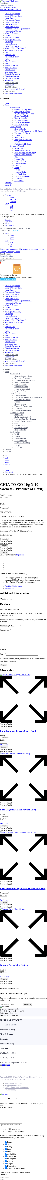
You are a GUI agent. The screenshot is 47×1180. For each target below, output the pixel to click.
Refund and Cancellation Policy (17, 1088)
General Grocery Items (13, 16)
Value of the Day (11, 83)
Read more (4, 745)
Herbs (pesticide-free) (13, 46)
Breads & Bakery (11, 65)
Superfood (9, 80)
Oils (6, 52)
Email (3, 654)
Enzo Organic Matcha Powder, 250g (18, 809)
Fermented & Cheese (13, 31)
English (8, 195)
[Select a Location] (6, 1108)
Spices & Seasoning (12, 74)
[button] (6, 541)
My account (8, 222)
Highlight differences (15, 1131)
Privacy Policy (10, 1090)
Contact (8, 185)
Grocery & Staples (12, 78)
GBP (11, 210)
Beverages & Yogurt (12, 20)
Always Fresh (15, 107)
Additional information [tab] (13, 586)
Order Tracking (9, 225)
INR (11, 208)
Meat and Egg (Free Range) (15, 48)
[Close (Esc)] (8, 1177)
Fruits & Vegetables (12, 14)
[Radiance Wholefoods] (9, 1)
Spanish (13, 199)
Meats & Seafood (11, 33)
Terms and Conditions (13, 1083)
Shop (7, 105)
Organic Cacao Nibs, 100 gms (14, 965)
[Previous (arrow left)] (1, 1179)
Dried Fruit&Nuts (21, 120)
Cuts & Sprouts (11, 1025)
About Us (8, 183)
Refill (7, 59)
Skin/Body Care (11, 72)
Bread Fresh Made (12, 22)
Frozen (7, 35)
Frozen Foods (10, 70)
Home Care (9, 18)
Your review (5, 630)
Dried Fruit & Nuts (12, 27)
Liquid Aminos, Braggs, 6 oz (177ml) (18, 731)
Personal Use (10, 55)
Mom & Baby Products (14, 50)
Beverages (9, 42)
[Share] (6, 1177)
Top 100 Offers (11, 87)
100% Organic (15, 127)
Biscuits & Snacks (12, 76)
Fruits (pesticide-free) (13, 40)
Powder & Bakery (12, 57)
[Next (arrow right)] (3, 1179)
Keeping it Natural (17, 146)
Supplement (9, 85)
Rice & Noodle (10, 61)
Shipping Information (13, 1085)
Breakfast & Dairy (12, 37)
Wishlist (7, 223)
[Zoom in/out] (1, 1177)
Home (7, 103)
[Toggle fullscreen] (3, 1177)
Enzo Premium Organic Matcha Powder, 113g (23, 888)
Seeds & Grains (11, 68)
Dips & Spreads (11, 24)
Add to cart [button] (4, 977)
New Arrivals (10, 91)
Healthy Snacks (11, 44)
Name (3, 650)
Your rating (5, 626)
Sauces (7, 63)
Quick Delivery (15, 165)
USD (7, 204)
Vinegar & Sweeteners (13, 93)
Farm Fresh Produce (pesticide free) (18, 29)
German (13, 202)
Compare (4, 546)
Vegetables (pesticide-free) (15, 89)
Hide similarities (13, 1129)
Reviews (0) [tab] (9, 588)
